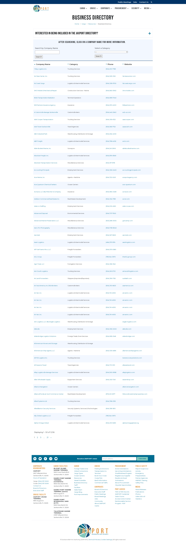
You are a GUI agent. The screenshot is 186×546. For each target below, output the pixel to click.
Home (77, 24)
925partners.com (128, 105)
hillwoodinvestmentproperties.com (134, 394)
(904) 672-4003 (111, 105)
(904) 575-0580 (111, 249)
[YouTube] (56, 458)
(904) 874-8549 (111, 155)
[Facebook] (45, 458)
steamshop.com (128, 379)
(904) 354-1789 (111, 199)
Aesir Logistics (39, 242)
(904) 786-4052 (111, 141)
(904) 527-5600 (111, 235)
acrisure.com (127, 192)
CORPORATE (99, 487)
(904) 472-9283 (111, 423)
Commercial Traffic (101, 483)
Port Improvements (81, 494)
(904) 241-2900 (111, 148)
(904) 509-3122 (111, 76)
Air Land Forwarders (41, 278)
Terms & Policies (94, 539)
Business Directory (80, 483)
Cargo (82, 8)
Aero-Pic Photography (42, 228)
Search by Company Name (46, 48)
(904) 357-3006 (43, 483)
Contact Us (143, 2)
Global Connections (81, 471)
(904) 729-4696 (111, 350)
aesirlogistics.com (128, 242)
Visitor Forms (119, 496)
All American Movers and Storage (45, 343)
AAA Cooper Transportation (43, 119)
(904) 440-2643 (111, 112)
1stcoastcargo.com (129, 83)
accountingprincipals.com (131, 170)
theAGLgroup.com (129, 257)
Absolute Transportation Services (45, 163)
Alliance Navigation (40, 387)
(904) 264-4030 (111, 134)
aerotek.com (127, 235)
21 (47, 437)
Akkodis (37, 329)
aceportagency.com (129, 177)
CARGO (76, 466)
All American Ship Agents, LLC (44, 350)
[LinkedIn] (35, 458)
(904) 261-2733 (110, 271)
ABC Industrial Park (40, 134)
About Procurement (122, 483)
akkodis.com (126, 329)
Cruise (93, 8)
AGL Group (38, 257)
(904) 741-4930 (111, 293)
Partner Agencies (142, 478)
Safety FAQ (139, 483)
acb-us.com (126, 112)
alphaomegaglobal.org (130, 423)
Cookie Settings (106, 539)
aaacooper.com (128, 119)
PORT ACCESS (120, 489)
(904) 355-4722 (111, 119)
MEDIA (138, 487)
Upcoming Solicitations (123, 471)
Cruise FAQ (98, 478)
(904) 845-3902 (111, 90)
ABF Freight (38, 141)
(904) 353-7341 (111, 379)
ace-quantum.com (129, 184)
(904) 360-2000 (111, 329)
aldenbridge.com (128, 336)
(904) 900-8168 (111, 372)
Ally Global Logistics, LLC (42, 416)
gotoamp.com (127, 220)
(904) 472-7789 (111, 69)
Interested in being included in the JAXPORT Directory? (66, 33)
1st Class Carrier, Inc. (41, 76)
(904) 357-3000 (43, 481)
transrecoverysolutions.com (132, 358)
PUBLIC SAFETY (141, 466)
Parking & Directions (102, 469)
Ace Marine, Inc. (39, 177)
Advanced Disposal (41, 213)
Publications (140, 492)
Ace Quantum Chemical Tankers (45, 184)
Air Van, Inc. (38, 293)
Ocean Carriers (79, 476)
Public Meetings (124, 2)
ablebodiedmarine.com (130, 148)
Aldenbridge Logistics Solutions (45, 336)
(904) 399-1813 (110, 408)
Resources (92, 24)
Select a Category (102, 48)
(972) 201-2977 (110, 394)
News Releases (141, 489)
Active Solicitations (121, 469)
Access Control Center (123, 499)
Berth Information (101, 480)
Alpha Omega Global (41, 423)
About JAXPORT (100, 503)
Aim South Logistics (41, 271)
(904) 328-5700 (111, 83)
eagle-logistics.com (129, 322)
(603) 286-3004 (111, 220)
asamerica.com (127, 285)
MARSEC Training (141, 480)
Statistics (139, 499)
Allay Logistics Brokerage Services (46, 372)
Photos (138, 494)
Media (146, 8)
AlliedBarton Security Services (44, 408)
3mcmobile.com (128, 90)
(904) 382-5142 (111, 264)
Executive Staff (38, 490)
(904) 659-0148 (111, 336)
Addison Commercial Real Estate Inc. (47, 199)
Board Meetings (100, 496)
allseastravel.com (128, 365)
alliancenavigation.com (130, 387)
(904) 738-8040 (111, 228)
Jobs (135, 2)
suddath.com (127, 278)
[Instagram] (51, 458)
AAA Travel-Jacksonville (42, 127)
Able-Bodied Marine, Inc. (42, 148)
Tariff (76, 485)
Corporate (105, 8)
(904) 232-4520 (111, 206)
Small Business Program (123, 473)
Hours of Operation (39, 478)
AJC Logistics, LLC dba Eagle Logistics (47, 322)
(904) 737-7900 (111, 213)
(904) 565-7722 (111, 127)
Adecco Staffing (40, 206)
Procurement (121, 8)
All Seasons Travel (40, 365)
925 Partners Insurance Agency (44, 105)
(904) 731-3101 (110, 365)
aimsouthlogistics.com (130, 271)
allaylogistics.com (128, 372)
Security (135, 8)
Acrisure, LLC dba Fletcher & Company (47, 192)
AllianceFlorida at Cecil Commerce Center (49, 394)
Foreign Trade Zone (81, 469)
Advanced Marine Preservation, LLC (46, 220)
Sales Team (78, 490)
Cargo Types (78, 473)
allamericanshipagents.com (132, 350)
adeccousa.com (128, 206)
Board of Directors (39, 488)
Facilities (77, 487)
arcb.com (125, 141)
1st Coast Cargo (39, 83)
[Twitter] (40, 458)
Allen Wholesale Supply (42, 379)
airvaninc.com (127, 293)
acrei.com (126, 199)
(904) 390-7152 (111, 278)
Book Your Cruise (101, 476)
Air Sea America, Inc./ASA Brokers (45, 285)
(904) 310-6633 (111, 285)
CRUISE (97, 466)
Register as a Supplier (122, 476)
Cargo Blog (78, 492)
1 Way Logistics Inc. (40, 69)
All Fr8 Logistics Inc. (40, 358)
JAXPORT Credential (122, 494)
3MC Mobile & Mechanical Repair (45, 90)
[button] (151, 2)
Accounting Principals (41, 170)
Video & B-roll (140, 496)
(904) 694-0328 (111, 192)
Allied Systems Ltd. (40, 401)
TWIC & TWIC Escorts (122, 492)
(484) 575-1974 (110, 242)
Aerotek (37, 235)
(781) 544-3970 (111, 257)
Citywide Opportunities (123, 485)
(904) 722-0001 (111, 177)
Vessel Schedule (80, 480)
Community (99, 501)
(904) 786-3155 (111, 401)
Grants (97, 506)
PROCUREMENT (120, 466)
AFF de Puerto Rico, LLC (42, 249)
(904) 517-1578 (110, 163)
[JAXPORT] (93, 531)
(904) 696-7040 (111, 98)
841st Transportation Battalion (44, 98)
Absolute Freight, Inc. (41, 155)
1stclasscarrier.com (129, 76)
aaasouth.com (127, 127)
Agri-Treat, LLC (39, 264)
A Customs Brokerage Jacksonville (46, 112)
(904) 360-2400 (111, 170)
